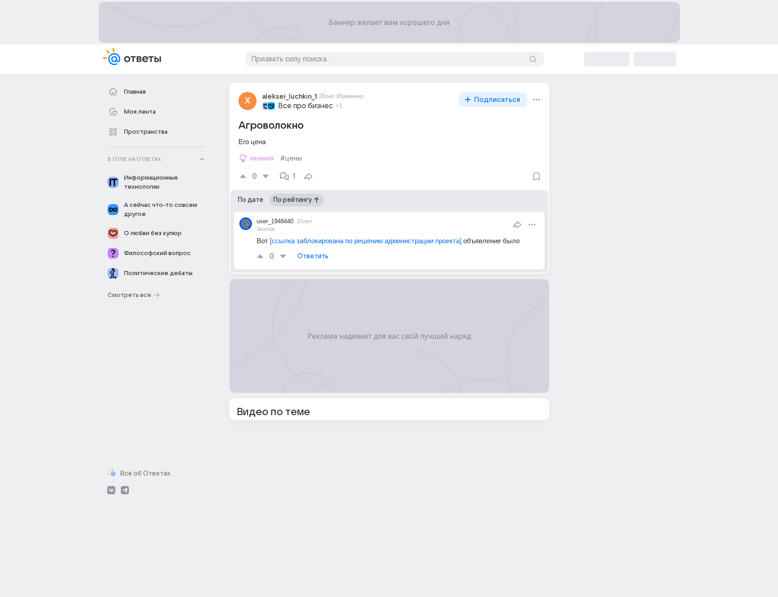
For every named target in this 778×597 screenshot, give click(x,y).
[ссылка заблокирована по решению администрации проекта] (365, 241)
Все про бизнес (305, 106)
